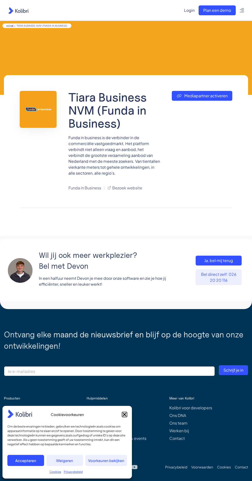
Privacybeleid (73, 472)
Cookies (55, 472)
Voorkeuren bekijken (106, 460)
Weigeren (64, 460)
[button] (124, 414)
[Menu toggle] (242, 10)
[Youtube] (134, 467)
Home (10, 25)
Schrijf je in (233, 370)
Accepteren (25, 460)
